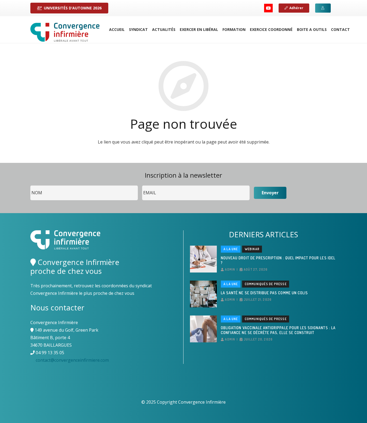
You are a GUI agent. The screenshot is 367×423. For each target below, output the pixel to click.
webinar (252, 249)
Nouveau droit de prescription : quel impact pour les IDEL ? (278, 260)
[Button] (323, 8)
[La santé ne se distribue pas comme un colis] (203, 294)
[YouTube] (268, 8)
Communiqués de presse (266, 284)
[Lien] (64, 32)
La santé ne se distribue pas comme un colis (264, 293)
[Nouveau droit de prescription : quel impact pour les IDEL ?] (203, 259)
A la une (231, 249)
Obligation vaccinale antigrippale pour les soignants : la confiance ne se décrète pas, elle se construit (278, 330)
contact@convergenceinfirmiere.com (72, 360)
